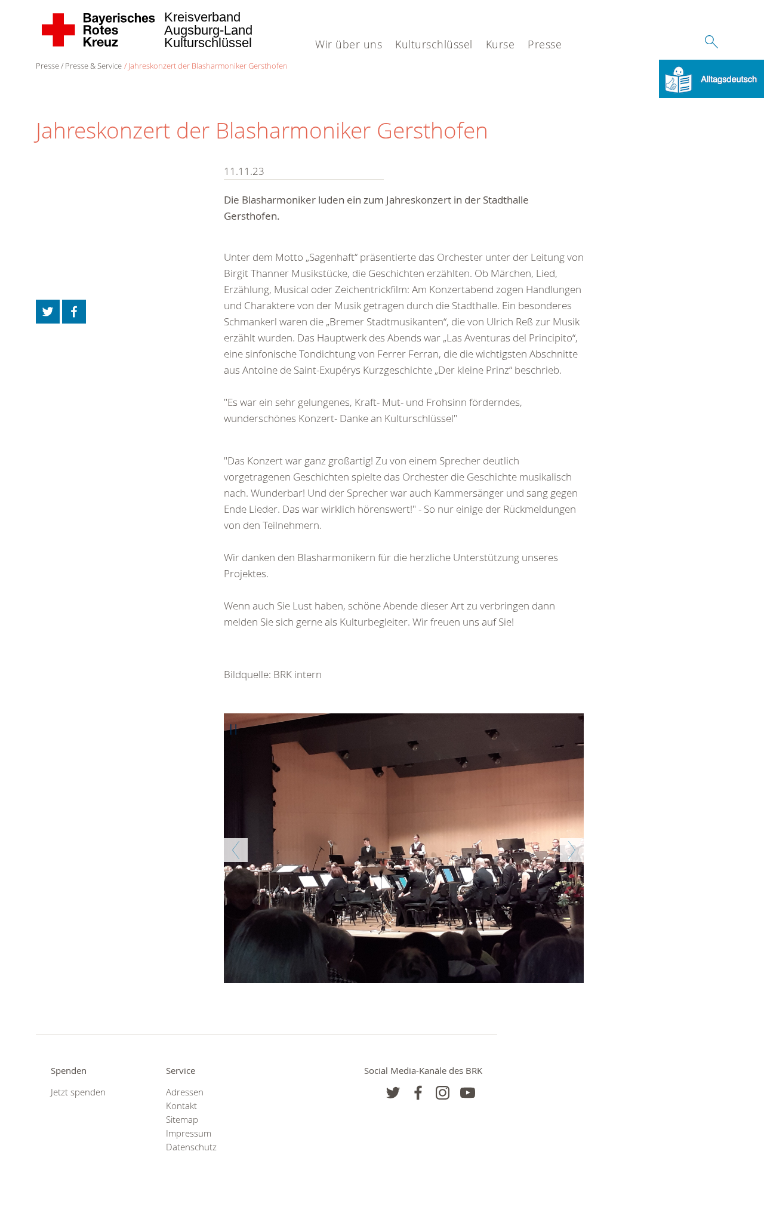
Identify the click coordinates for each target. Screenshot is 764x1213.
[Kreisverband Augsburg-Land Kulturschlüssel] (99, 30)
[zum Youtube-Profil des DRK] (467, 1092)
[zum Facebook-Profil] (393, 1092)
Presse (545, 44)
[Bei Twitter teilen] (48, 312)
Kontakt (181, 1106)
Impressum (188, 1133)
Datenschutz (191, 1147)
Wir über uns (348, 44)
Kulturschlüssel (434, 44)
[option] (404, 848)
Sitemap (182, 1119)
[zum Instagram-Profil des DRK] (442, 1092)
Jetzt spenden (78, 1092)
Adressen (185, 1092)
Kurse (500, 44)
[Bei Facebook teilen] (74, 312)
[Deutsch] (711, 78)
